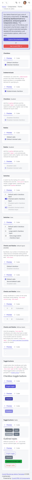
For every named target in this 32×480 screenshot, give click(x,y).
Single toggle (10, 386)
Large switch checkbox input (16, 232)
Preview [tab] (9, 58)
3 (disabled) (19, 308)
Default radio (11, 137)
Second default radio (13, 281)
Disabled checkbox (13, 118)
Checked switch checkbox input (16, 200)
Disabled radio (11, 166)
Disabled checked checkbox (16, 120)
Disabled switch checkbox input (16, 204)
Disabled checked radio (14, 168)
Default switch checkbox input (16, 196)
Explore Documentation (16, 39)
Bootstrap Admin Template (15, 474)
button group (15, 372)
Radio (16, 430)
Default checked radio (14, 139)
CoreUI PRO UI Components (21, 478)
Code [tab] (18, 58)
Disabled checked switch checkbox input (16, 209)
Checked (9, 399)
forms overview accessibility (20, 340)
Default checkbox (12, 62)
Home (4, 7)
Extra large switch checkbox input (15, 237)
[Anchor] (26, 376)
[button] (24, 3)
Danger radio (10, 465)
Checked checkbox (13, 65)
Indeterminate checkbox (15, 91)
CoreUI (4, 474)
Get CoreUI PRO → (16, 46)
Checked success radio (13, 461)
